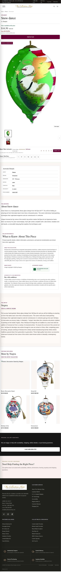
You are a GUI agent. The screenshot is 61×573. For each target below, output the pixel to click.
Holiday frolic (5, 426)
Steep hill (33, 391)
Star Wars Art (35, 531)
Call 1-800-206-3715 (30, 449)
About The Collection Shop (38, 489)
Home (2, 11)
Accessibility (35, 499)
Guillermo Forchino (6, 536)
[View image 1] (8, 133)
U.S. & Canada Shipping (37, 494)
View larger (56, 126)
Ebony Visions (5, 533)
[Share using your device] (34, 157)
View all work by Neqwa (8, 308)
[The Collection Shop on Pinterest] (12, 514)
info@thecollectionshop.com (8, 509)
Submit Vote (57, 150)
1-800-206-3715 (35, 1)
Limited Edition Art (6, 538)
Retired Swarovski (36, 533)
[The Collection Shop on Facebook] (4, 514)
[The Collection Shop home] (29, 6)
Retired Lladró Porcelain (37, 526)
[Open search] (54, 6)
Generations (34, 426)
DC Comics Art (5, 528)
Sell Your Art (43, 1)
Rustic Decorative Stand (8, 391)
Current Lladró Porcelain (37, 524)
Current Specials (36, 538)
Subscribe (55, 1)
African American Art (7, 524)
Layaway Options (36, 491)
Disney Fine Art (5, 531)
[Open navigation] (3, 6)
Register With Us (36, 501)
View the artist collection (9, 357)
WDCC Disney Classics (37, 536)
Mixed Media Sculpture (37, 528)
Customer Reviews (36, 504)
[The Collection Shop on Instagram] (8, 514)
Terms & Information (43, 565)
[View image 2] (8, 141)
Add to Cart (30, 37)
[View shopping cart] (57, 6)
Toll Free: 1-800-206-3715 (8, 505)
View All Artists (5, 541)
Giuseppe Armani (6, 526)
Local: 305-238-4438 (7, 507)
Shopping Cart (35, 506)
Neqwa (6, 11)
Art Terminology (35, 496)
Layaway (49, 1)
